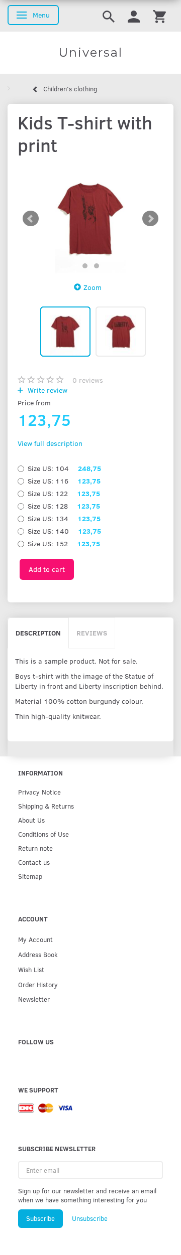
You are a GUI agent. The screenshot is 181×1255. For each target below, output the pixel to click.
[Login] (133, 16)
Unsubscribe (90, 1218)
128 (64, 506)
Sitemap (30, 876)
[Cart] (159, 16)
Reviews (91, 633)
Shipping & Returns (46, 806)
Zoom (92, 287)
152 (64, 543)
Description (38, 633)
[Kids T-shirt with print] (90, 218)
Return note (35, 848)
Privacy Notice (39, 792)
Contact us (34, 862)
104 (64, 468)
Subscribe (40, 1218)
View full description (50, 443)
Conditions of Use (43, 834)
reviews (87, 380)
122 (64, 493)
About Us (31, 820)
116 (64, 481)
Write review (46, 390)
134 (64, 518)
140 (64, 531)
